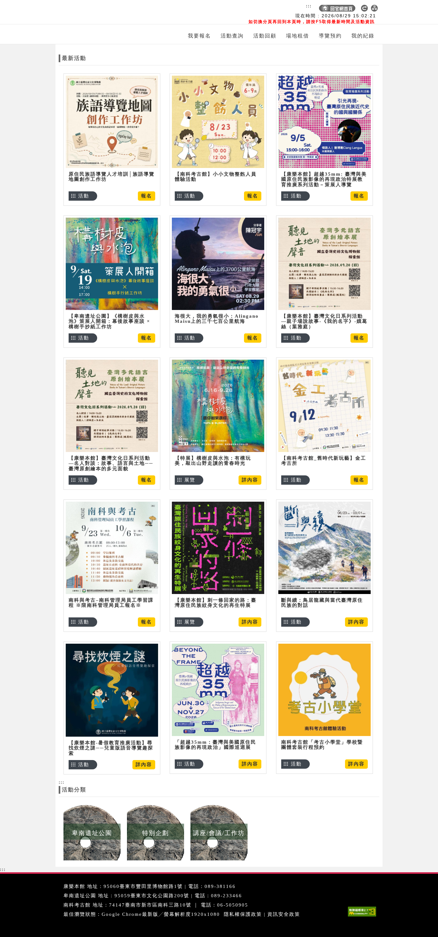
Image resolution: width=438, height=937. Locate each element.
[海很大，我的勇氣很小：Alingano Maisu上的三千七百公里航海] (218, 263)
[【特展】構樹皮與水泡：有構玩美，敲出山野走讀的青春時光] (218, 405)
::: (309, 5)
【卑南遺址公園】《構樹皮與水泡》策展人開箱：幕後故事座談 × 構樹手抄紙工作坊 (109, 321)
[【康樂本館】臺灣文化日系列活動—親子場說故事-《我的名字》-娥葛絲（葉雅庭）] (324, 263)
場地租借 (297, 35)
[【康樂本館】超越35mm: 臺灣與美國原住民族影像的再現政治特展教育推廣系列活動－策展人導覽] (324, 121)
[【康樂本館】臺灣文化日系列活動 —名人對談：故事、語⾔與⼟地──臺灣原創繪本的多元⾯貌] (111, 405)
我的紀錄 (363, 35)
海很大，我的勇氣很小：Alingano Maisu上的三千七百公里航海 (217, 319)
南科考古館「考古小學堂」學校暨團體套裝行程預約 (322, 745)
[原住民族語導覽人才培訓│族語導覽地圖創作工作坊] (111, 121)
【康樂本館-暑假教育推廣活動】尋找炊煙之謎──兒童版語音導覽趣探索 (111, 748)
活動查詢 (232, 35)
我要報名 (199, 35)
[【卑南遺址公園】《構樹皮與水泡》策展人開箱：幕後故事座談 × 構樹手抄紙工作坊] (111, 263)
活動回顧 (264, 35)
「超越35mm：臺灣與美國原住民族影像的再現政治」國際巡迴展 (215, 745)
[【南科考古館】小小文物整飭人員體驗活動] (218, 121)
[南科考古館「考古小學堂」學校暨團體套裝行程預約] (324, 689)
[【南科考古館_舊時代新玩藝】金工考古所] (324, 405)
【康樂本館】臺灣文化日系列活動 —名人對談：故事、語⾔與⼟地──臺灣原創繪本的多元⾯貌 (111, 463)
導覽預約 (330, 35)
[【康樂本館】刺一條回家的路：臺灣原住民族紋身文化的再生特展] (218, 547)
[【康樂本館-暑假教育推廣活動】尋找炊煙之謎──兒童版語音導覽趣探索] (111, 690)
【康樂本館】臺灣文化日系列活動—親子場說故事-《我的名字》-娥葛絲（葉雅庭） (324, 321)
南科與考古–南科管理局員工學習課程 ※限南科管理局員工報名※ (111, 603)
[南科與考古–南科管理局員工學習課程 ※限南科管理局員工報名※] (111, 547)
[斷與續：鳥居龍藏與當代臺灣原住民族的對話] (324, 547)
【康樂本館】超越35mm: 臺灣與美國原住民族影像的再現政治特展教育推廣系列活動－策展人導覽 (324, 179)
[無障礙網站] (363, 916)
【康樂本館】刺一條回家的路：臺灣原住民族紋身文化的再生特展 (216, 603)
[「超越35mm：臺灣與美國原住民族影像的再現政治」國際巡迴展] (218, 689)
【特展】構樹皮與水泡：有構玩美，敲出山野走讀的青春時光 (213, 461)
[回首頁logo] (95, 12)
